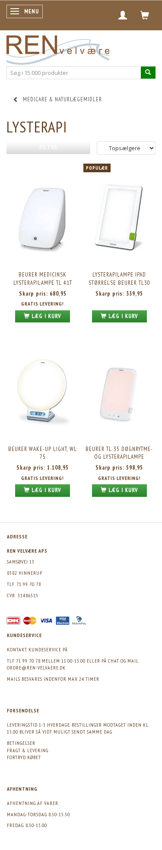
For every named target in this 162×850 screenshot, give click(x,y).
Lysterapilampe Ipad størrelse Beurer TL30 (119, 279)
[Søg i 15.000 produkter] (148, 72)
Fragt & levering (27, 750)
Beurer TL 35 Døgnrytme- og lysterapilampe (119, 453)
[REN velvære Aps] (57, 48)
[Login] (123, 15)
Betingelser (21, 743)
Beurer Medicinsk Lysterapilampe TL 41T (42, 279)
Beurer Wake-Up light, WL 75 (42, 453)
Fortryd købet (24, 757)
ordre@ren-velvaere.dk (36, 667)
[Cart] (145, 15)
